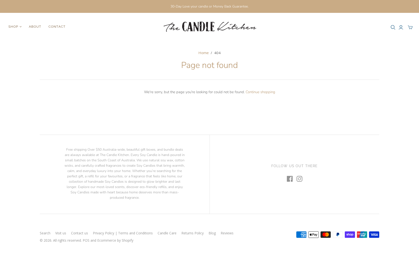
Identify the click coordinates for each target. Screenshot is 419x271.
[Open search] (393, 27)
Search (45, 233)
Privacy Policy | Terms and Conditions (123, 233)
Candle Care (167, 233)
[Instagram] (299, 179)
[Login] (400, 27)
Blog (212, 233)
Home (203, 52)
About (35, 26)
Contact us (79, 233)
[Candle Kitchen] (209, 27)
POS (86, 240)
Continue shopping (260, 92)
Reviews (227, 233)
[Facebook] (290, 179)
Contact (56, 26)
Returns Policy (192, 233)
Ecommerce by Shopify (115, 240)
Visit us (60, 233)
